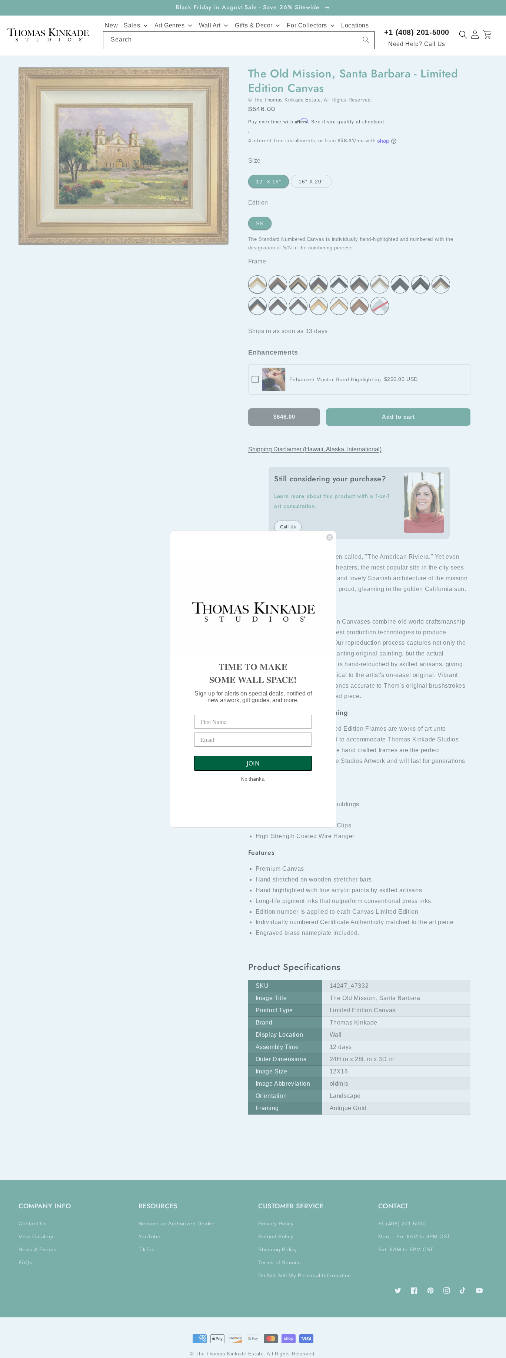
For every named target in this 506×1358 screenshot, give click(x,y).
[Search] (366, 39)
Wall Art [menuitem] (210, 25)
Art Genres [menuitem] (169, 25)
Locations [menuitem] (355, 25)
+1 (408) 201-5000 (416, 32)
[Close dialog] (329, 537)
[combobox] (239, 40)
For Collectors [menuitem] (307, 25)
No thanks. (253, 779)
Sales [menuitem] (132, 25)
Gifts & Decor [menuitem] (254, 25)
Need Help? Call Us (416, 44)
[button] (463, 34)
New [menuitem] (111, 25)
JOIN (253, 763)
